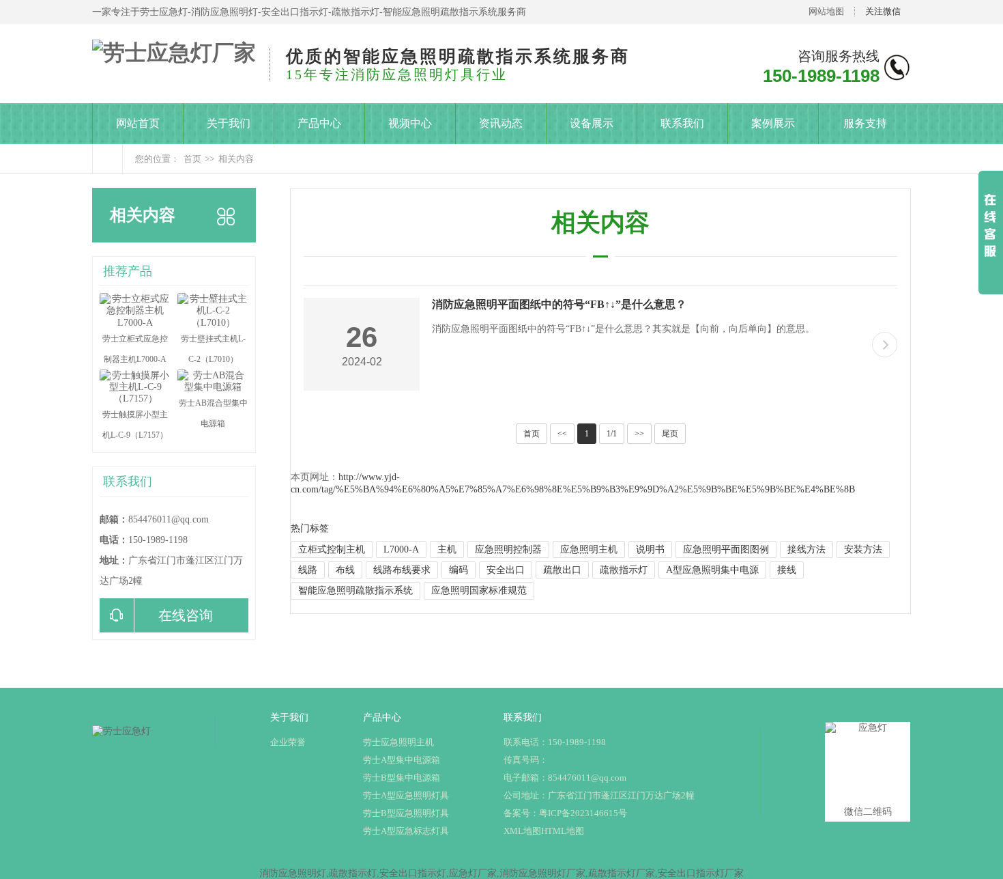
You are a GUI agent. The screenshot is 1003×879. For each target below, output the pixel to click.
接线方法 (806, 549)
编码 (458, 570)
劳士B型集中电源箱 (401, 777)
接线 (786, 570)
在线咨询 (185, 615)
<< (562, 433)
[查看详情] (884, 344)
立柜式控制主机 (331, 549)
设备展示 (591, 123)
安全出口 (505, 570)
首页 (192, 159)
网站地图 (826, 11)
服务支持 (865, 123)
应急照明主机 (588, 549)
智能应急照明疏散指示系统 (355, 590)
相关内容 (236, 159)
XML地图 (522, 831)
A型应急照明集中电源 (712, 570)
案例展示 (773, 123)
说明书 (650, 549)
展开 (990, 239)
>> (639, 433)
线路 (307, 570)
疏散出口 (562, 570)
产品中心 (319, 123)
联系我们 (682, 123)
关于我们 (228, 123)
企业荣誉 (288, 742)
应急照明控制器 (508, 549)
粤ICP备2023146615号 (583, 813)
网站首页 (138, 123)
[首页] (107, 158)
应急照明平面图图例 (726, 549)
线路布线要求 (402, 570)
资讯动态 (501, 123)
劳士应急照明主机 (398, 742)
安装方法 (863, 549)
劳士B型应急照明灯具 (406, 813)
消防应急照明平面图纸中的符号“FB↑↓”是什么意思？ (559, 304)
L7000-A (401, 549)
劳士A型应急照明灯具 (406, 795)
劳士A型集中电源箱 (401, 760)
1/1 (612, 433)
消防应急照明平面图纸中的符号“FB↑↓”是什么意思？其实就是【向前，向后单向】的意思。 (623, 329)
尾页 (670, 433)
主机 (446, 549)
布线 (345, 570)
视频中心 (410, 123)
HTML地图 (562, 831)
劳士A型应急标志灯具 (406, 831)
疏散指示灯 (624, 570)
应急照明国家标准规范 (479, 590)
